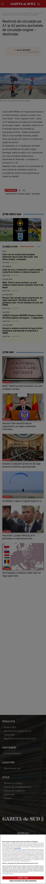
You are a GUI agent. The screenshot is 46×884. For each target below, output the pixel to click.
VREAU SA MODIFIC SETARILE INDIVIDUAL (23, 881)
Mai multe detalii (17, 848)
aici (37, 855)
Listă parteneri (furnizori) (7, 873)
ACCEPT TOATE (23, 878)
